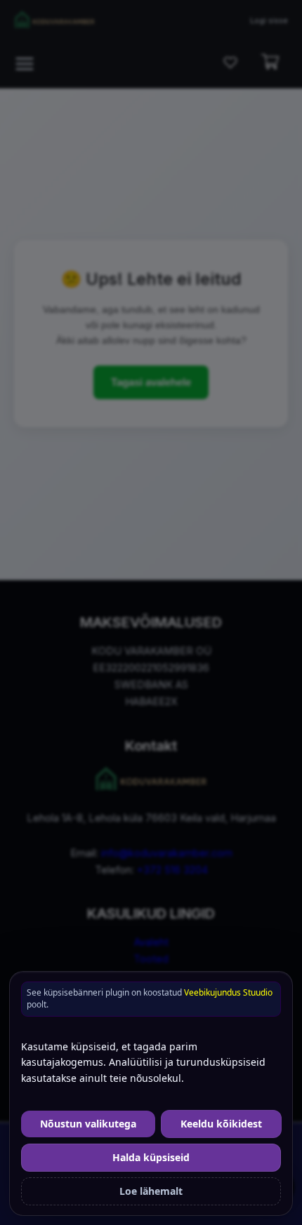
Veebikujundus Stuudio (228, 992)
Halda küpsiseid (151, 1157)
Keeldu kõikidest (220, 1123)
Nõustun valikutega (88, 1123)
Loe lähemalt (151, 1191)
